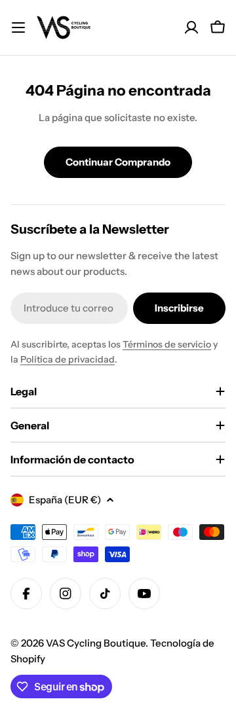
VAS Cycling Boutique (96, 643)
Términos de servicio (167, 344)
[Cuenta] (191, 27)
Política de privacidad (67, 359)
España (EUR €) (65, 499)
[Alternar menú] (18, 27)
